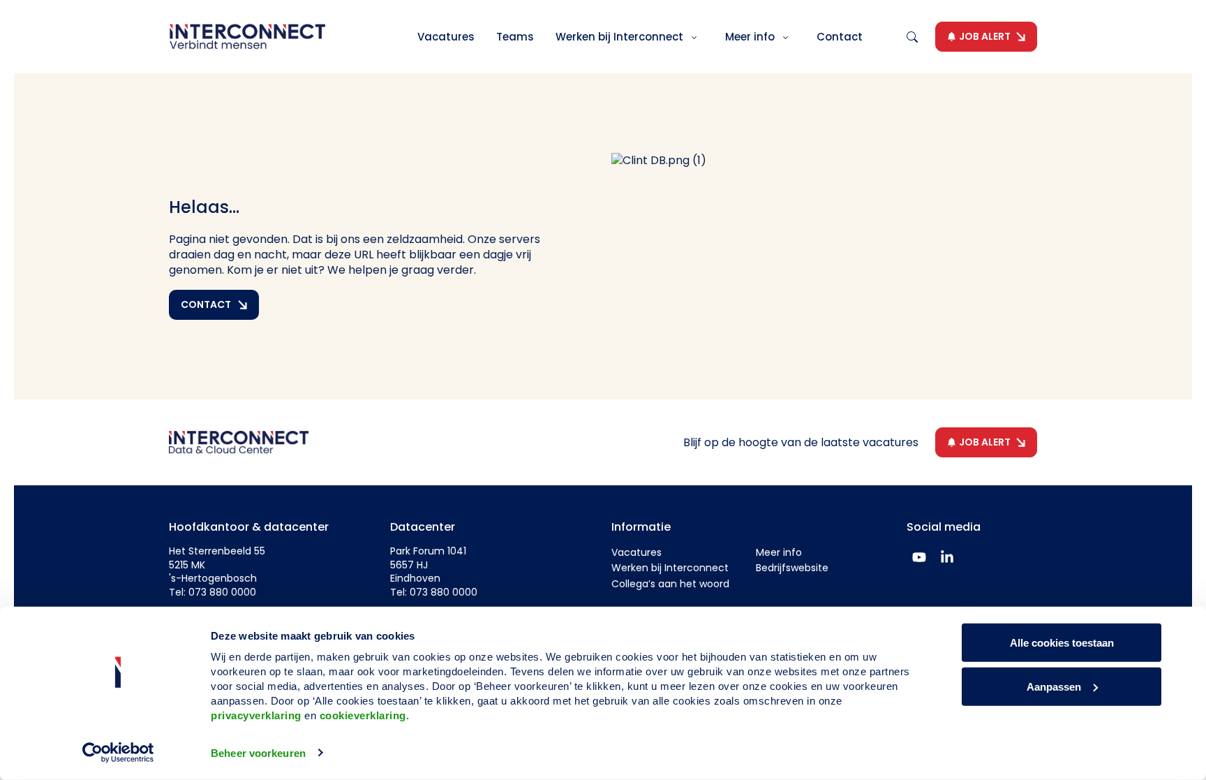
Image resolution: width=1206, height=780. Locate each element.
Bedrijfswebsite (792, 568)
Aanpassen (1054, 686)
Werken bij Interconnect (621, 36)
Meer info (751, 36)
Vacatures (446, 36)
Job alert (985, 36)
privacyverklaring (256, 715)
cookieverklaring (363, 715)
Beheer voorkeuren (258, 753)
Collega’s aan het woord (670, 584)
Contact (840, 36)
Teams (515, 36)
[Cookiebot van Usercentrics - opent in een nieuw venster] (118, 752)
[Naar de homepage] (247, 37)
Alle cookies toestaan (1062, 643)
